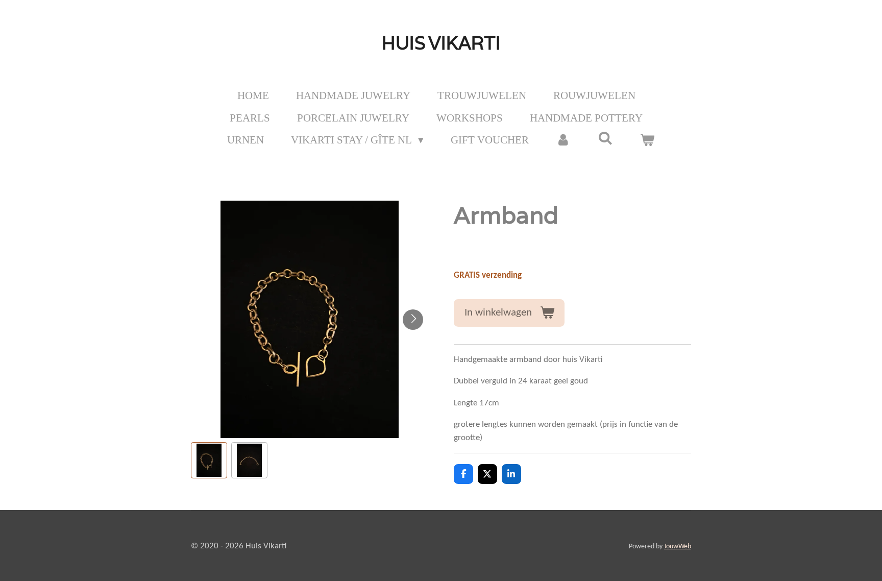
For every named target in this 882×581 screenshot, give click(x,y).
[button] (209, 460)
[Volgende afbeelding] (413, 319)
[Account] (563, 140)
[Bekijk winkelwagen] (647, 140)
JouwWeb (677, 546)
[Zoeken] (606, 138)
